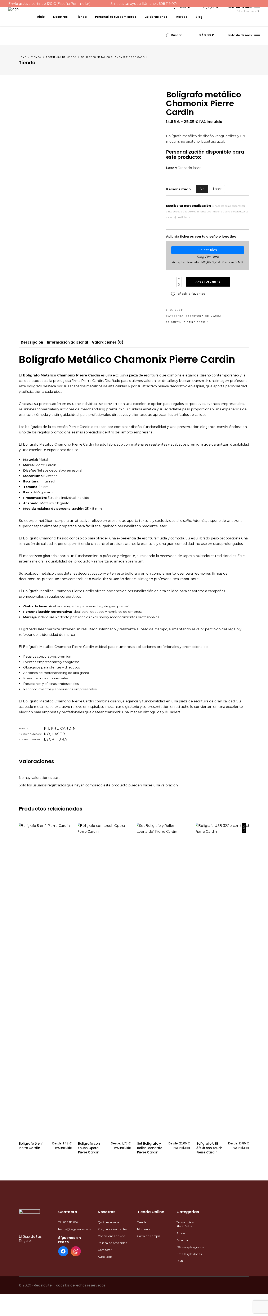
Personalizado (178, 189)
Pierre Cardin (196, 322)
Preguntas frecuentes (112, 1229)
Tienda (36, 57)
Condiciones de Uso (111, 1236)
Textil (180, 1261)
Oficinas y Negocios (190, 1247)
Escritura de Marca (61, 57)
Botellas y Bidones (189, 1254)
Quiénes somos (108, 1222)
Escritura (55, 739)
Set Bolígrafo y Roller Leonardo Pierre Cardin (149, 1147)
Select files (207, 250)
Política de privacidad (112, 1243)
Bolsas (181, 1233)
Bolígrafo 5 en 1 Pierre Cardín (31, 1145)
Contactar (105, 1249)
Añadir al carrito (208, 282)
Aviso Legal (105, 1256)
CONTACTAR (212, 10)
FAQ (230, 10)
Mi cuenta (144, 1229)
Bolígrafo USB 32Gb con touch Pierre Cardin (209, 1147)
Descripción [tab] (32, 342)
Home (23, 57)
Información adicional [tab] (67, 342)
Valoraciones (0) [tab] (107, 342)
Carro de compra (149, 1236)
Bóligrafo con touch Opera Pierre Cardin (89, 1147)
